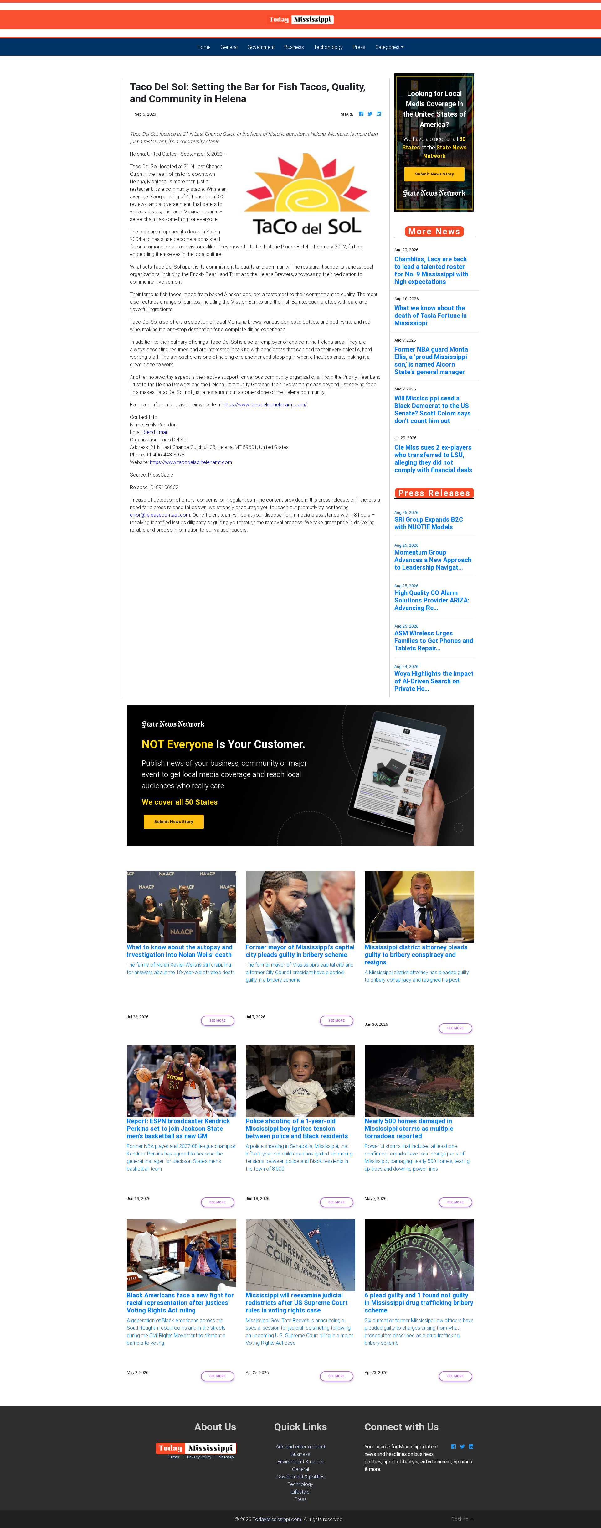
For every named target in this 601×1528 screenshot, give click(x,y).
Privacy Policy (199, 1457)
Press (359, 47)
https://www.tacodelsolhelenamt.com (191, 462)
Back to (460, 1519)
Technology (300, 1484)
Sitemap (226, 1457)
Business (294, 47)
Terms (173, 1457)
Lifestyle (300, 1492)
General (229, 47)
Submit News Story (434, 174)
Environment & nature (300, 1461)
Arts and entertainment (300, 1446)
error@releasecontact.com (160, 515)
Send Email (156, 432)
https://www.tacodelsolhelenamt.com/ (265, 404)
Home (207, 47)
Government (261, 47)
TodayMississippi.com (277, 1519)
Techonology (328, 47)
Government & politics (300, 1476)
